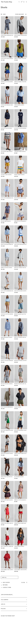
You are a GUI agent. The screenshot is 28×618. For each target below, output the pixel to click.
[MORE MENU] (26, 1)
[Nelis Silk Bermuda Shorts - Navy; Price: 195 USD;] (20, 421)
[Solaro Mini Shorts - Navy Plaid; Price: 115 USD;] (7, 212)
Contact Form (7, 587)
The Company (4, 599)
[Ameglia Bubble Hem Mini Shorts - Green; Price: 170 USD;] (20, 73)
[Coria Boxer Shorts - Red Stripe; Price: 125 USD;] (20, 538)
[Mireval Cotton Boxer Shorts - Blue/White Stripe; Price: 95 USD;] (20, 212)
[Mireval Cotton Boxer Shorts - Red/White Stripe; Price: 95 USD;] (20, 491)
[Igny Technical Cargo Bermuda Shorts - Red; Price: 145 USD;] (7, 538)
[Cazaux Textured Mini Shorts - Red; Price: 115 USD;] (7, 514)
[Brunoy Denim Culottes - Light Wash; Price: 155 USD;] (20, 305)
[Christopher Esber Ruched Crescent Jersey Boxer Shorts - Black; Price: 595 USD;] (20, 445)
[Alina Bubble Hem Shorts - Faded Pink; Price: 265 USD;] (20, 561)
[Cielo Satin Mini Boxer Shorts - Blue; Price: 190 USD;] (20, 236)
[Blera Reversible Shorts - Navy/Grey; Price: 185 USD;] (20, 352)
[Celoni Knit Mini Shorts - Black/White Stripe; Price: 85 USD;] (7, 143)
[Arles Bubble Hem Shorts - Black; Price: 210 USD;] (20, 26)
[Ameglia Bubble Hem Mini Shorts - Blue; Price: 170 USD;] (20, 50)
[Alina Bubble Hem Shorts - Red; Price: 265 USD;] (7, 561)
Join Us (3, 604)
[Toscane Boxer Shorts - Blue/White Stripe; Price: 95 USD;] (20, 143)
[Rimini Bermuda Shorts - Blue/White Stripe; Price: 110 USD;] (7, 329)
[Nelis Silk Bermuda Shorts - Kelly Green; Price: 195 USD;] (7, 421)
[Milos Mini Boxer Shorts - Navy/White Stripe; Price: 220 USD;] (20, 189)
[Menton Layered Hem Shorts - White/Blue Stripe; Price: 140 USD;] (20, 259)
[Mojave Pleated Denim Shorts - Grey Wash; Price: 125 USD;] (7, 375)
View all (4, 577)
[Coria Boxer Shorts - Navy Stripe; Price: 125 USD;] (20, 96)
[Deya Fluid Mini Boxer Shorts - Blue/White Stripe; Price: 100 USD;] (7, 236)
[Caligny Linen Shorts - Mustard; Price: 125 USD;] (7, 166)
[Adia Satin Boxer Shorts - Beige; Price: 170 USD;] (20, 282)
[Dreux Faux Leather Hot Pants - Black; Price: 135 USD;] (7, 468)
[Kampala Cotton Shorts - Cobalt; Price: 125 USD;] (7, 73)
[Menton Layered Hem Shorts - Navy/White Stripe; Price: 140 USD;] (20, 329)
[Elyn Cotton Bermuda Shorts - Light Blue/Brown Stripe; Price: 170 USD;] (7, 282)
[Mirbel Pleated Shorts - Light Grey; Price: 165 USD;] (7, 259)
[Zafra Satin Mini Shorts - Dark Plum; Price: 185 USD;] (7, 491)
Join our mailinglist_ (7, 594)
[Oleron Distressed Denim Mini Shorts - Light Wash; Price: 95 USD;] (7, 96)
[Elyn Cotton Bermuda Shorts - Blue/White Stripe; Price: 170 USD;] (7, 189)
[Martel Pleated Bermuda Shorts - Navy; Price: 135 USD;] (7, 352)
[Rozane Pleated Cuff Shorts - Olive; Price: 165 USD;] (20, 375)
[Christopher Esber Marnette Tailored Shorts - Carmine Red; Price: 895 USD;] (20, 514)
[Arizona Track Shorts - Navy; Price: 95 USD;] (7, 119)
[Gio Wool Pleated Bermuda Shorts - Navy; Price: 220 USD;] (20, 119)
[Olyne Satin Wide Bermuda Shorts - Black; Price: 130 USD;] (7, 50)
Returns (5, 585)
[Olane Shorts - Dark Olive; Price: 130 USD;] (20, 398)
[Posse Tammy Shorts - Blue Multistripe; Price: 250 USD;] (20, 166)
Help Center (6, 582)
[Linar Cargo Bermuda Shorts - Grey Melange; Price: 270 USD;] (7, 26)
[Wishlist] (21, 1)
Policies (3, 608)
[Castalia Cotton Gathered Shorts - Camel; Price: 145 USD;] (7, 305)
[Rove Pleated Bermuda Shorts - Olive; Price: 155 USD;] (7, 398)
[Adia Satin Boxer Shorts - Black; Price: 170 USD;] (7, 445)
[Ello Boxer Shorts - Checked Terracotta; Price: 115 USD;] (20, 468)
